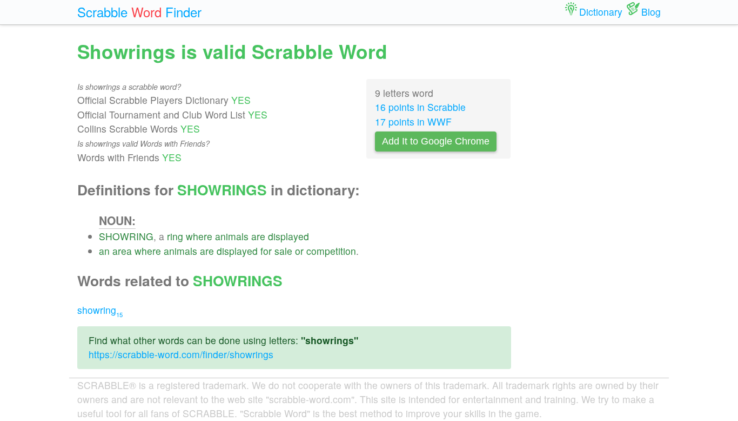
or (299, 251)
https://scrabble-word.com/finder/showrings (181, 354)
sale (283, 251)
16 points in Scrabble (420, 107)
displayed (288, 236)
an (104, 251)
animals (232, 236)
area (122, 251)
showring (100, 310)
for (266, 251)
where (199, 236)
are (258, 236)
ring (175, 236)
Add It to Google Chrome (435, 141)
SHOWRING (126, 236)
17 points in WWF (413, 121)
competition (331, 251)
